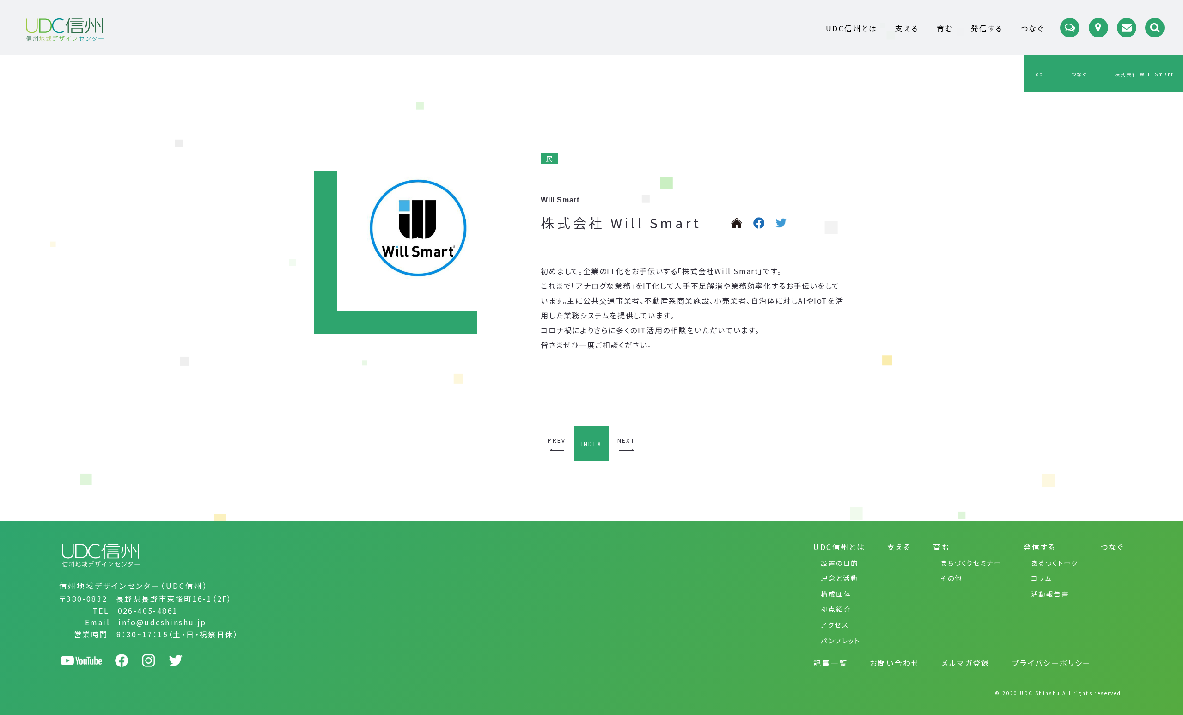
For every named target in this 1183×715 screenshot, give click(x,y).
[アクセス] (1098, 27)
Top (1038, 74)
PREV (557, 440)
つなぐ (1079, 74)
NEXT (626, 440)
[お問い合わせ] (1126, 27)
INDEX (591, 443)
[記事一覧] (1069, 27)
